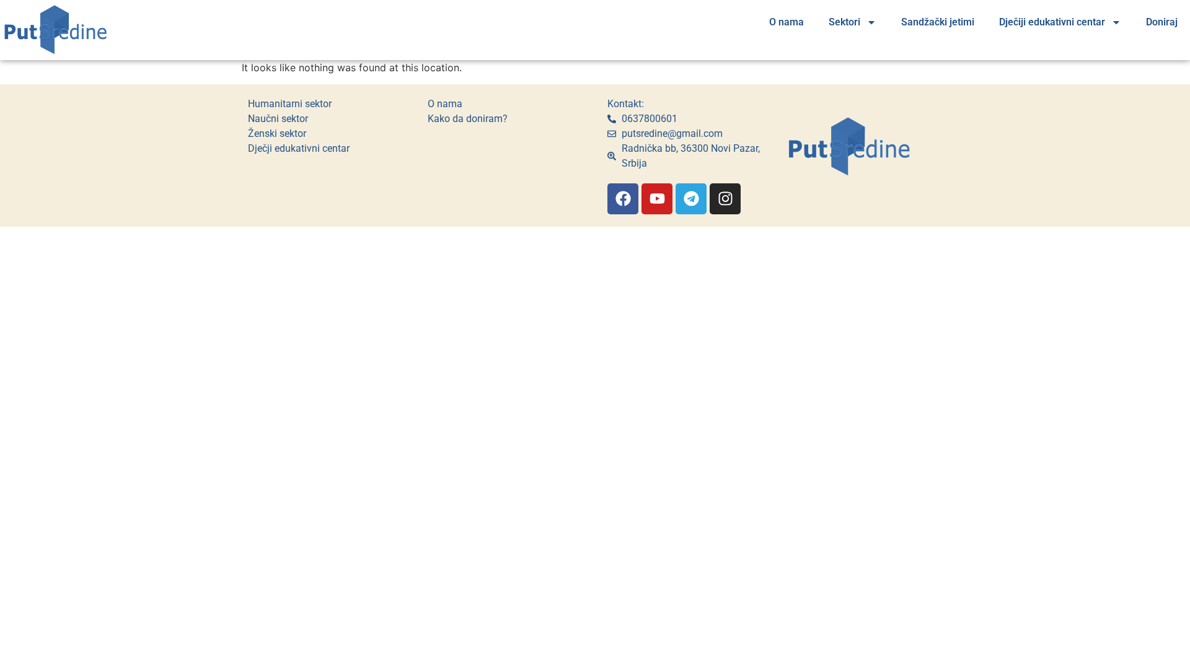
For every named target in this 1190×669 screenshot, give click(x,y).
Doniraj (1162, 22)
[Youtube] (656, 198)
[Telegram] (691, 198)
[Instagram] (725, 198)
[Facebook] (622, 198)
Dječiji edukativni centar (1052, 22)
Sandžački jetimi (937, 22)
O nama (786, 22)
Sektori (844, 22)
